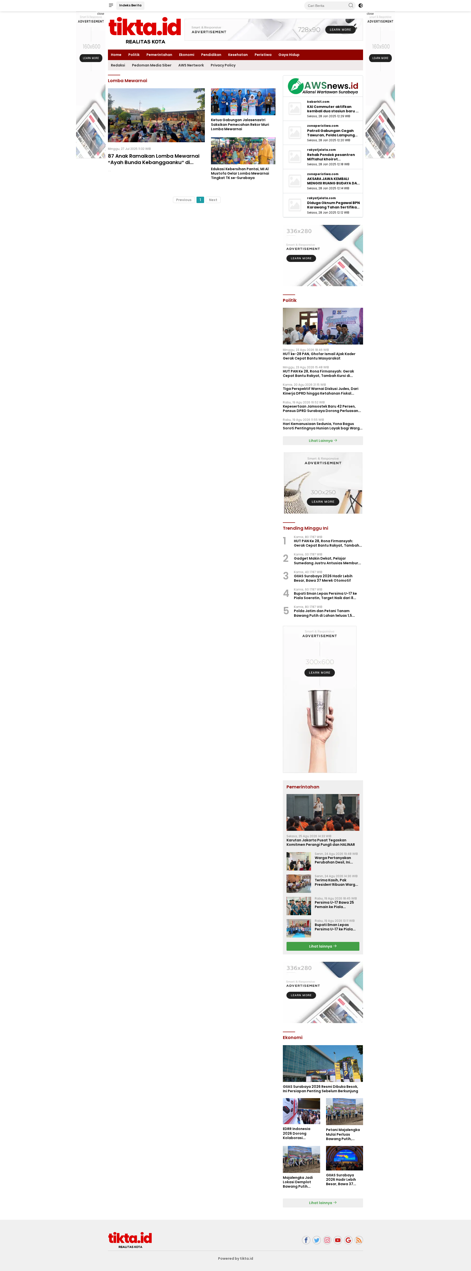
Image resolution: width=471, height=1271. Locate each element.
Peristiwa (263, 54)
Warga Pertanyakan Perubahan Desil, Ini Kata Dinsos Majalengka (337, 860)
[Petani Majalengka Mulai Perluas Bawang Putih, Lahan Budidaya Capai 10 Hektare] (344, 1111)
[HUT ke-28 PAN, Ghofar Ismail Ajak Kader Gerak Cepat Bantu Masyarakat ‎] (323, 326)
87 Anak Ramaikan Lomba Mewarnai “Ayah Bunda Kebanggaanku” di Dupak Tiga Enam (153, 162)
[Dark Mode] (360, 5)
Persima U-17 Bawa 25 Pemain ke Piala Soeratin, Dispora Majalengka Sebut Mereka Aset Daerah (334, 904)
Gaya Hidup (289, 54)
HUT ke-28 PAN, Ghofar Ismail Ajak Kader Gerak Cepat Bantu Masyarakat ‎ (319, 356)
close (100, 13)
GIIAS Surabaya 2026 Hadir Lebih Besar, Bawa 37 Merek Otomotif (323, 578)
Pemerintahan (159, 54)
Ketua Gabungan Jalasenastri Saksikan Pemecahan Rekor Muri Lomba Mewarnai (240, 124)
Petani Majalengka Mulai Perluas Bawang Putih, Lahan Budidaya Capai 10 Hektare (343, 1134)
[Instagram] (327, 1240)
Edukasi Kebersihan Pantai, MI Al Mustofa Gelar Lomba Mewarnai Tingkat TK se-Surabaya (240, 173)
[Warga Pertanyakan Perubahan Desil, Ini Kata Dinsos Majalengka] (299, 861)
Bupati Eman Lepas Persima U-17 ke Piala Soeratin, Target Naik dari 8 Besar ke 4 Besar (325, 595)
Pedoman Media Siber (151, 65)
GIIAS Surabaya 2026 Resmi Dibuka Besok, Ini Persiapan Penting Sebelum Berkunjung (320, 1088)
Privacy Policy (223, 65)
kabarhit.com (318, 102)
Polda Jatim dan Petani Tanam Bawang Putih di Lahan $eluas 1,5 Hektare (323, 613)
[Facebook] (306, 1240)
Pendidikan (211, 54)
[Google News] (348, 1240)
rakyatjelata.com (321, 150)
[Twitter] (317, 1240)
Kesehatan (238, 54)
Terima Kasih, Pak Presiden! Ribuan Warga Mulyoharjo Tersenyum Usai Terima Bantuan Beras (336, 882)
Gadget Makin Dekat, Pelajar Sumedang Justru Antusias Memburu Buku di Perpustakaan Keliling (327, 560)
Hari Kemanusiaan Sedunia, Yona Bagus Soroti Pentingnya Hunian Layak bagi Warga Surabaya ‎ (322, 426)
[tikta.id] (130, 1239)
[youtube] (338, 1240)
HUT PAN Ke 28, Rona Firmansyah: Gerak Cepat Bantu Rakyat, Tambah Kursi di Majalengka (318, 373)
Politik (134, 54)
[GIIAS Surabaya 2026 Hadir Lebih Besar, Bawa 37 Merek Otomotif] (344, 1158)
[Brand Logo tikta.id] (145, 30)
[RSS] (359, 1240)
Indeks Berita (130, 5)
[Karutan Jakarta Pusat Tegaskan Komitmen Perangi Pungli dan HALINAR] (323, 812)
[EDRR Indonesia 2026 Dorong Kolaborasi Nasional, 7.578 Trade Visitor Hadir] (301, 1111)
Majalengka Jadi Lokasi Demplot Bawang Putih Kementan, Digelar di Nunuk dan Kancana (299, 1182)
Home (116, 54)
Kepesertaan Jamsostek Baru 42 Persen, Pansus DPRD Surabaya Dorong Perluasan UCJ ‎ (320, 408)
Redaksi (118, 65)
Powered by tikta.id (235, 1258)
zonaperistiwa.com (323, 126)
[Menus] (111, 5)
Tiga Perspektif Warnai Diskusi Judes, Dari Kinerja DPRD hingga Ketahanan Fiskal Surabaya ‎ (320, 390)
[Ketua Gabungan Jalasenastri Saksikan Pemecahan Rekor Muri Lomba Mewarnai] (243, 101)
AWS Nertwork (191, 65)
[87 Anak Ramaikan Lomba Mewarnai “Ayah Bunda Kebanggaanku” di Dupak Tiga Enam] (156, 115)
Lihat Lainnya (321, 440)
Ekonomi (186, 54)
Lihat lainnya (321, 946)
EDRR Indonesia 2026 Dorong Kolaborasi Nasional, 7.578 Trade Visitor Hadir (300, 1133)
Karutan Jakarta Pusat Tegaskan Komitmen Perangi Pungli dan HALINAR (321, 842)
